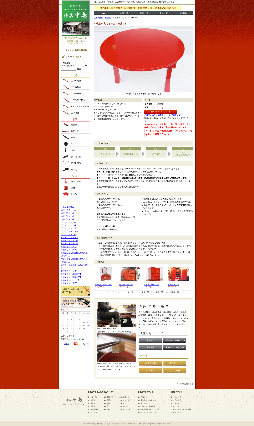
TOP (95, 17)
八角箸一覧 (144, 292)
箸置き (109, 400)
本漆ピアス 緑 (67, 219)
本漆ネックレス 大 (69, 250)
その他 (108, 17)
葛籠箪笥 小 (173, 284)
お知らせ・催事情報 (148, 406)
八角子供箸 (94, 409)
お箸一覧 (129, 292)
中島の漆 (176, 403)
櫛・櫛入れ (127, 409)
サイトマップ (178, 412)
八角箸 (92, 400)
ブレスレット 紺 (68, 222)
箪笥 (124, 403)
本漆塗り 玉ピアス (69, 238)
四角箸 (92, 406)
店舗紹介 (144, 397)
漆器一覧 (159, 292)
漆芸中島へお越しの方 (149, 400)
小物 (108, 409)
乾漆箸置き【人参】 (69, 271)
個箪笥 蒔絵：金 (151, 284)
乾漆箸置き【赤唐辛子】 (71, 274)
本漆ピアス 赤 (67, 213)
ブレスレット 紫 (68, 228)
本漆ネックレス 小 (69, 247)
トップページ (113, 292)
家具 (101, 17)
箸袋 (108, 403)
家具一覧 (126, 397)
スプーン (93, 412)
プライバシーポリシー (149, 412)
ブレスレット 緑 (68, 225)
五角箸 (92, 403)
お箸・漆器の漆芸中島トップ (73, 404)
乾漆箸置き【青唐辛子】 (71, 277)
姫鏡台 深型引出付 (103, 284)
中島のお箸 (177, 397)
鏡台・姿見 (127, 400)
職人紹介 (144, 403)
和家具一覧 (174, 292)
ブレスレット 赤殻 (69, 231)
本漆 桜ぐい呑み (68, 210)
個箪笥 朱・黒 (126, 284)
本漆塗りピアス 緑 (69, 240)
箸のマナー (177, 406)
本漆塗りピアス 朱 (69, 244)
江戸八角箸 (177, 400)
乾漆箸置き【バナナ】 (70, 280)
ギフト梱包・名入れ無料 (182, 409)
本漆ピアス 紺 (67, 216)
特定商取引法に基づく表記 (150, 409)
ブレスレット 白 (68, 234)
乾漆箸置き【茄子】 (69, 283)
